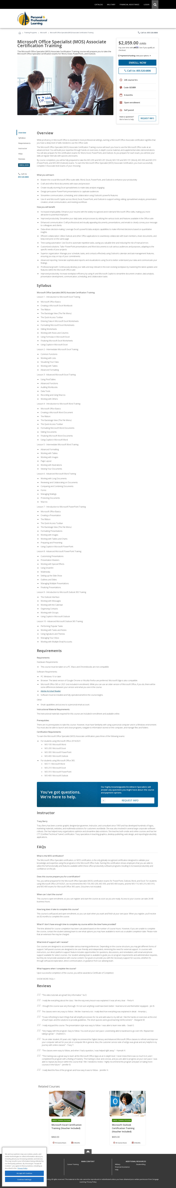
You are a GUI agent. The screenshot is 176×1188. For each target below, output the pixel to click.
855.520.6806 (23, 177)
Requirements (24, 143)
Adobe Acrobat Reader (51, 691)
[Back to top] (88, 1161)
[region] (24, 1167)
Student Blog (140, 1164)
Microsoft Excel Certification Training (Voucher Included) (66, 1126)
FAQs (20, 154)
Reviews (21, 159)
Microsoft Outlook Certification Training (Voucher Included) (123, 1128)
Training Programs (30, 33)
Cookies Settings (24, 1179)
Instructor (22, 148)
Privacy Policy (92, 1182)
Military (117, 1164)
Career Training (73, 1164)
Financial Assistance (122, 1167)
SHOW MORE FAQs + (46, 979)
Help (116, 1169)
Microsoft (43, 33)
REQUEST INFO (147, 118)
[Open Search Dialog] (155, 4)
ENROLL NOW (137, 62)
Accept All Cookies (24, 1173)
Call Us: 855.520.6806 (148, 32)
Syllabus (22, 138)
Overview (22, 132)
